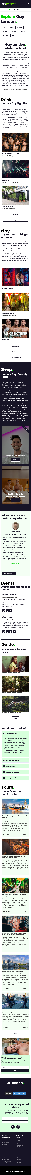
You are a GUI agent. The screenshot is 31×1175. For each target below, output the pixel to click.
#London (15, 1083)
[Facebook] (10, 632)
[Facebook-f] (18, 1127)
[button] (28, 4)
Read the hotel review (15, 563)
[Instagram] (7, 610)
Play (17, 9)
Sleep (22, 9)
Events (8, 583)
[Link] (3, 610)
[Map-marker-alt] (10, 610)
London (7, 9)
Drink (13, 9)
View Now (15, 460)
